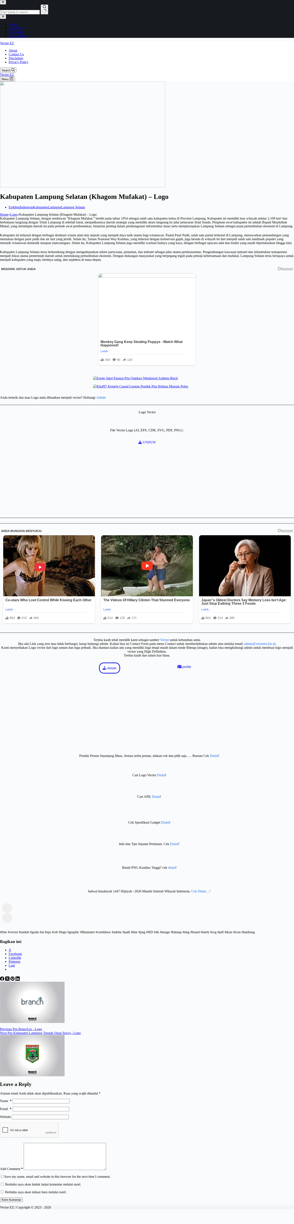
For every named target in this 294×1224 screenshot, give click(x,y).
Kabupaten (40, 207)
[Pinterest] (12, 979)
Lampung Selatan (73, 207)
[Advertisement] (65, 640)
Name (6, 1101)
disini (171, 867)
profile (186, 667)
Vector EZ (7, 43)
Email (5, 1109)
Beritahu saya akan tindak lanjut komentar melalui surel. (43, 1184)
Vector (164, 640)
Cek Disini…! (200, 891)
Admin (101, 397)
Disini (214, 756)
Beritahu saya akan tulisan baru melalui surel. (36, 1192)
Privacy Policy (18, 62)
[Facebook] (2, 979)
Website (5, 1117)
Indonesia (26, 207)
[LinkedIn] (17, 979)
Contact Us (16, 54)
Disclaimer (16, 58)
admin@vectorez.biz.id (259, 644)
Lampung (54, 207)
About (13, 50)
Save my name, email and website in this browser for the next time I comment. (57, 1176)
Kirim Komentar (11, 1199)
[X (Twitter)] (7, 979)
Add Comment (11, 1169)
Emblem (14, 207)
